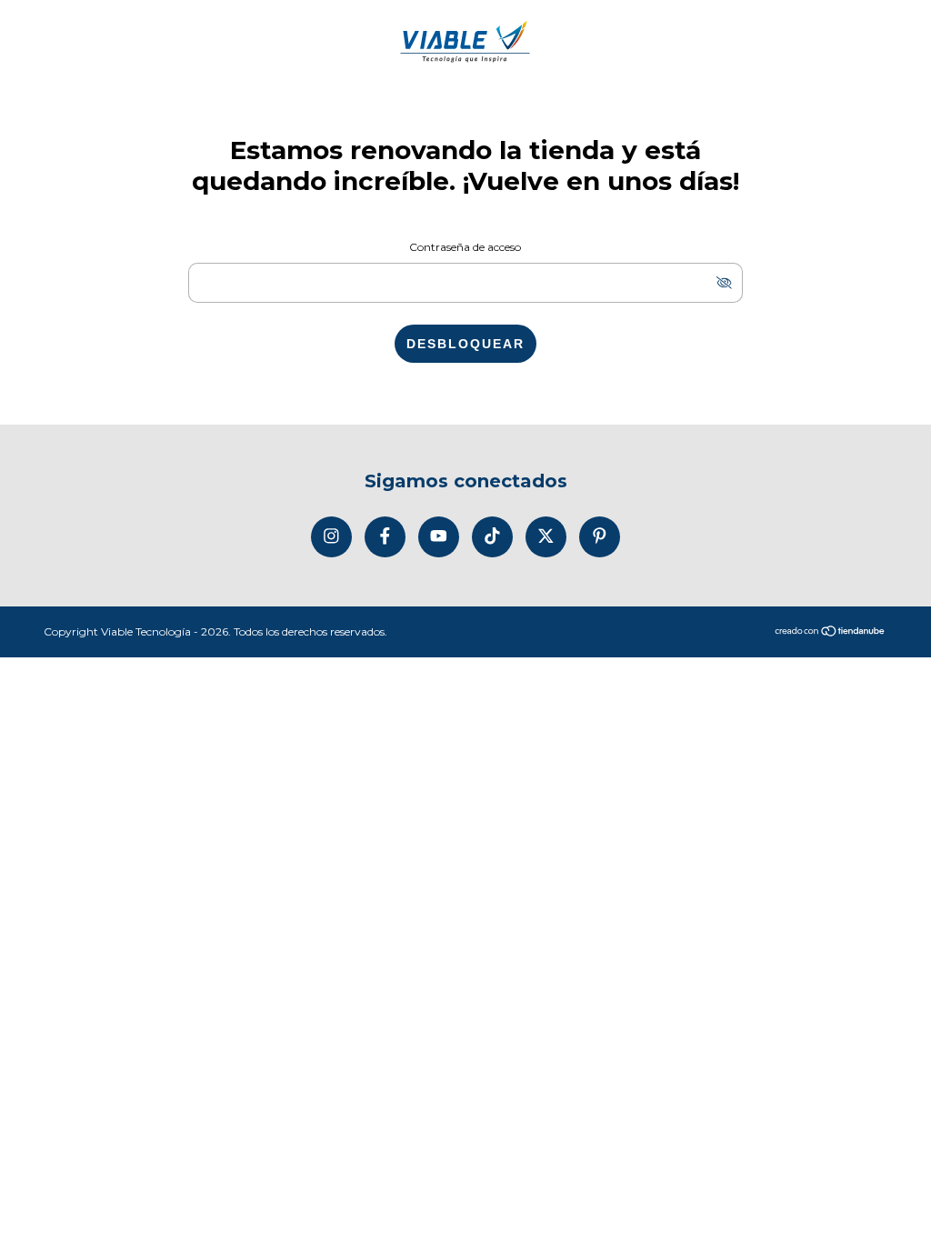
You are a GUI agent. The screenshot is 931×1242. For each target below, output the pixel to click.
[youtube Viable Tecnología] (438, 536)
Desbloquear (465, 343)
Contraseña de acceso (465, 247)
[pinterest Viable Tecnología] (599, 536)
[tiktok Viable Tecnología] (492, 536)
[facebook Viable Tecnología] (385, 536)
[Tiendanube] (830, 632)
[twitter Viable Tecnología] (546, 536)
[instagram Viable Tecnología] (331, 536)
